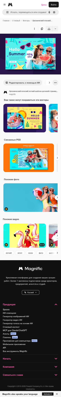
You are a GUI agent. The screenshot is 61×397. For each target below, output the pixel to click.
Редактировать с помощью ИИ (24, 82)
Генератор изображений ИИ (16, 316)
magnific (12, 94)
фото (41, 253)
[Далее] (49, 82)
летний (9, 253)
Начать (7, 358)
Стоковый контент (11, 326)
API (4, 347)
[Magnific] (30, 269)
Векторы (26, 20)
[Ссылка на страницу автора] (5, 92)
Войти (53, 4)
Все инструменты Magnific (15, 351)
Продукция (9, 304)
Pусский (30, 292)
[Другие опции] (34, 29)
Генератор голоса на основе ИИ (18, 323)
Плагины (10, 337)
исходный (19, 38)
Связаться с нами (13, 374)
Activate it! (48, 394)
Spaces (6, 309)
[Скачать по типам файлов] (55, 29)
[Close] (57, 394)
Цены (44, 4)
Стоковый (16, 20)
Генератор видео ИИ (12, 319)
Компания (8, 366)
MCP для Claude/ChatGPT (15, 330)
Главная (6, 20)
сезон (30, 253)
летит (20, 253)
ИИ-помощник (9, 312)
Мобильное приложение (14, 344)
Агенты (9, 333)
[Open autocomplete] (6, 12)
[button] (30, 292)
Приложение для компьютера (20, 340)
